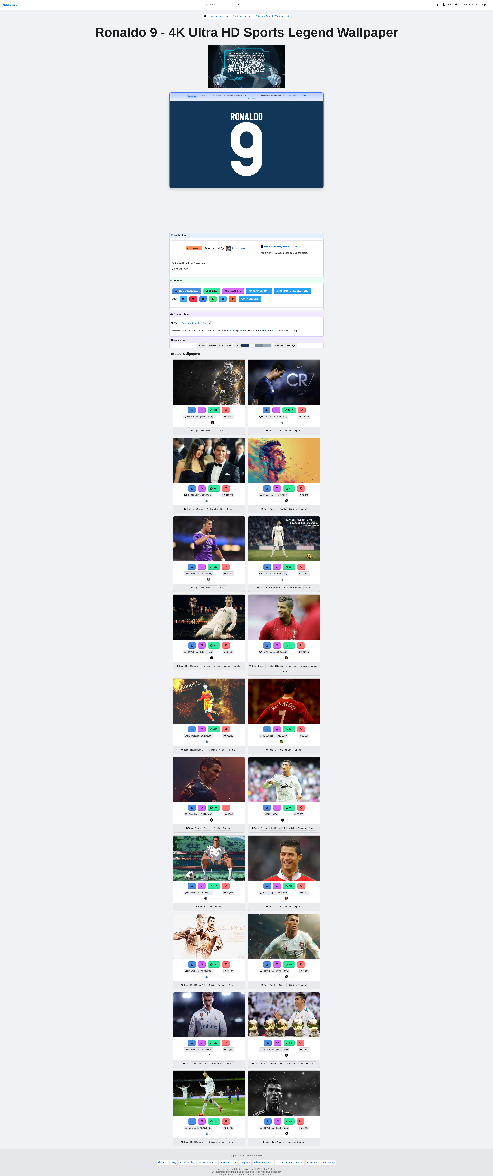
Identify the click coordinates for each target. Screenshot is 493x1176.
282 (290, 807)
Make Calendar (259, 291)
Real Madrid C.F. (273, 587)
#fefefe (252, 345)
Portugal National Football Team (282, 666)
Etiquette (245, 1162)
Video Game (217, 1063)
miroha (293, 657)
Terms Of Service (207, 1162)
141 (290, 729)
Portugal (235, 330)
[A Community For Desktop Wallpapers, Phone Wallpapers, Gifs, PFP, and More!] (205, 16)
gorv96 (218, 657)
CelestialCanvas (218, 898)
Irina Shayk (198, 509)
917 (215, 410)
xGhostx (218, 1055)
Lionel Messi (247, 330)
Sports (206, 323)
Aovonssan (239, 248)
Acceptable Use (228, 1162)
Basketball (223, 330)
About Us (162, 1162)
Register (485, 4)
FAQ (173, 1162)
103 (215, 1121)
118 (215, 886)
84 (290, 1121)
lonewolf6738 (293, 819)
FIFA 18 (230, 1063)
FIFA (258, 330)
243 (290, 488)
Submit (449, 4)
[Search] (239, 4)
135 (215, 1043)
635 (290, 645)
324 (215, 964)
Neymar (267, 330)
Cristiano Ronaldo (191, 323)
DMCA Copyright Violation (289, 1162)
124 (290, 964)
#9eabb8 (267, 345)
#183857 (245, 345)
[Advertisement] (246, 210)
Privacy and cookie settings (321, 1162)
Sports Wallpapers (242, 16)
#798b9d (259, 345)
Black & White (277, 1142)
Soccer (186, 330)
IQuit (218, 422)
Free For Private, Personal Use (280, 246)
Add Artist (194, 248)
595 (215, 488)
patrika (293, 500)
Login (475, 4)
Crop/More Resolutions (292, 291)
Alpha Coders (10, 5)
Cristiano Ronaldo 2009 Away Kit (272, 16)
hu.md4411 (217, 579)
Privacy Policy (187, 1162)
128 (215, 807)
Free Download (187, 291)
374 (215, 645)
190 (215, 567)
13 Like (212, 291)
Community (463, 4)
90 (290, 1043)
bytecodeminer (293, 741)
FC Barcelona (209, 330)
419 (215, 729)
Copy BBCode (250, 299)
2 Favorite (234, 291)
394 (290, 567)
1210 (290, 410)
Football (196, 330)
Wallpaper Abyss (219, 16)
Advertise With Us (263, 1162)
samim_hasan (293, 422)
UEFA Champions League (285, 330)
